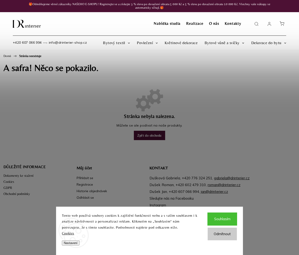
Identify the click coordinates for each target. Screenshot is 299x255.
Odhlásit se (85, 197)
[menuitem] (116, 43)
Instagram (158, 205)
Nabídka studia (167, 23)
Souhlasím (222, 219)
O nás (214, 23)
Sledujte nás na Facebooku (172, 198)
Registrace (85, 184)
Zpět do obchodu (149, 135)
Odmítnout (222, 234)
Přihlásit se (85, 178)
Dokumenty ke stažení (18, 175)
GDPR (8, 188)
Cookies (68, 233)
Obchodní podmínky (17, 194)
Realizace (194, 23)
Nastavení (71, 243)
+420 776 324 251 (197, 178)
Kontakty (233, 23)
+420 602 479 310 (191, 185)
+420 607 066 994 (27, 42)
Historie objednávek (92, 191)
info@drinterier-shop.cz (68, 42)
